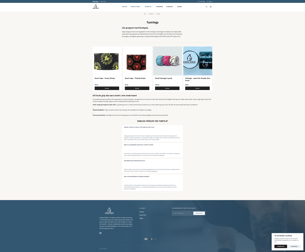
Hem (145, 14)
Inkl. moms (95, 1)
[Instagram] (100, 233)
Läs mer (107, 88)
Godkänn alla (280, 246)
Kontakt (141, 212)
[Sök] (206, 6)
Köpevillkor (142, 215)
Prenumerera (199, 213)
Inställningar (294, 246)
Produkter (151, 14)
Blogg (141, 218)
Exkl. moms (103, 1)
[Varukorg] (210, 6)
